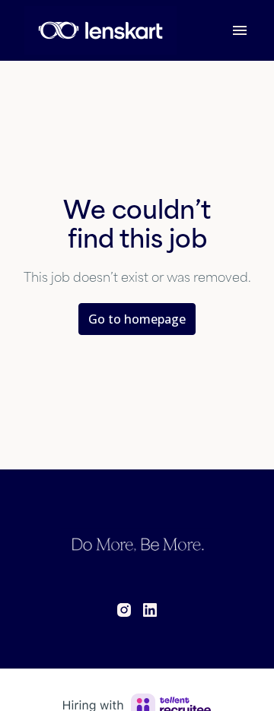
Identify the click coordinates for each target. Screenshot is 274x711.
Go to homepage (137, 319)
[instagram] (124, 610)
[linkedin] (150, 610)
